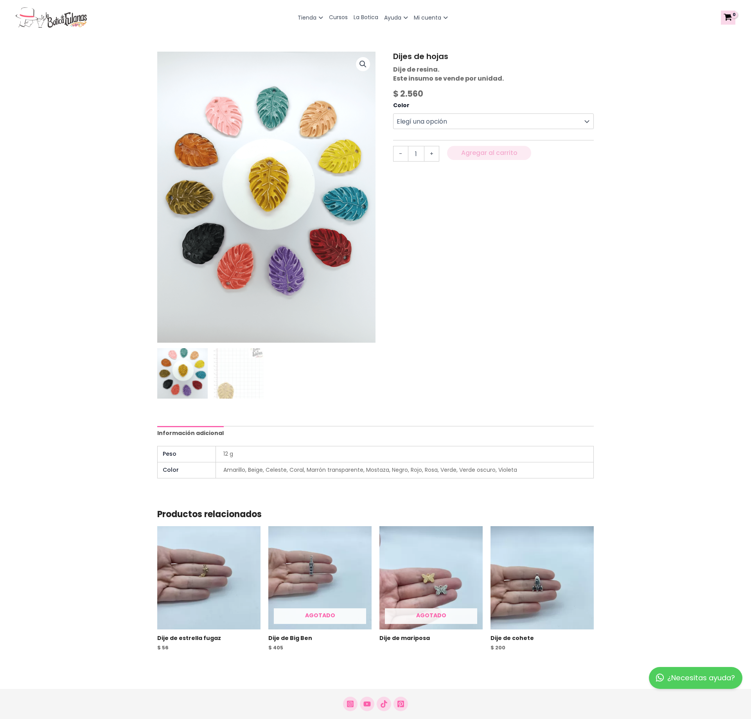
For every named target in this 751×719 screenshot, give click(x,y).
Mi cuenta (427, 18)
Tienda (307, 18)
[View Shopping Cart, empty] (728, 18)
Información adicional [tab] (190, 433)
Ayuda (392, 18)
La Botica (366, 17)
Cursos (338, 17)
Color (401, 105)
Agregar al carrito (489, 152)
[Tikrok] (384, 704)
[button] (363, 64)
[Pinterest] (400, 704)
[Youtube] (367, 704)
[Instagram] (350, 704)
